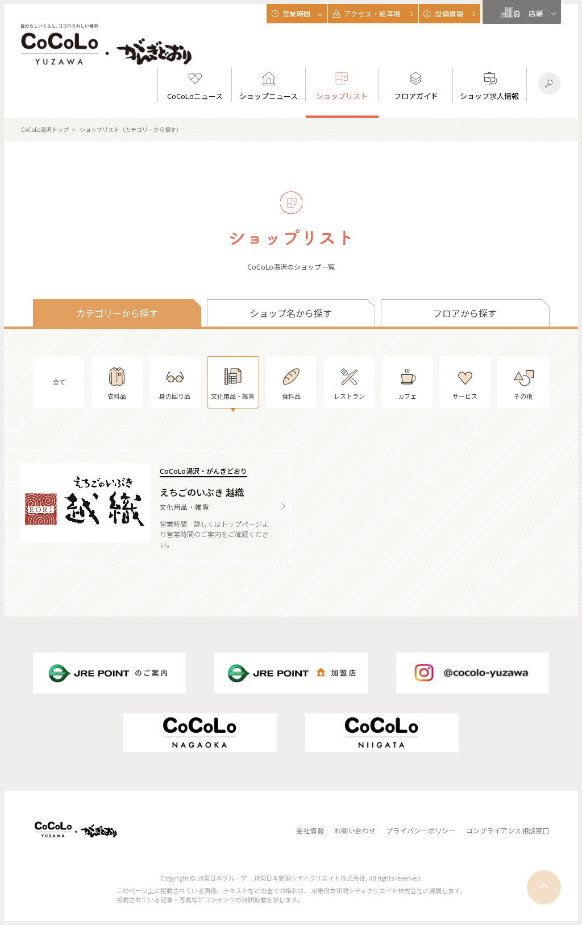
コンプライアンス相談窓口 (508, 830)
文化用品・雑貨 (233, 395)
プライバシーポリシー (420, 830)
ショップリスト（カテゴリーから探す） (131, 129)
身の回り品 (174, 395)
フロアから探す (465, 313)
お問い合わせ (355, 830)
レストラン (349, 395)
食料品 (291, 395)
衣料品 (116, 395)
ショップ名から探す (291, 313)
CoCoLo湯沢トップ (45, 129)
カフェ (407, 395)
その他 (523, 395)
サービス (464, 395)
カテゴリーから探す (117, 313)
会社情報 (310, 830)
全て (59, 381)
